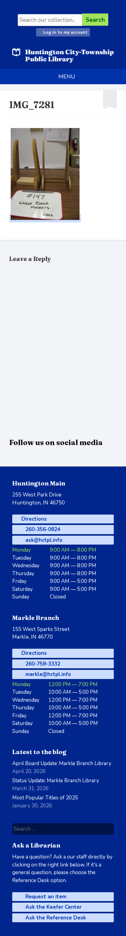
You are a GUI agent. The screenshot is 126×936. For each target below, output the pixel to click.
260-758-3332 (42, 663)
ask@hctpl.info (43, 540)
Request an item (45, 896)
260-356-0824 (42, 529)
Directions (33, 519)
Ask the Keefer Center (53, 907)
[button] (66, 76)
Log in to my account (64, 32)
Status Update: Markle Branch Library (55, 780)
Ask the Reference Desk (55, 917)
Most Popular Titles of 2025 (45, 797)
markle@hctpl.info (47, 674)
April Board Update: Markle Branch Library (61, 763)
